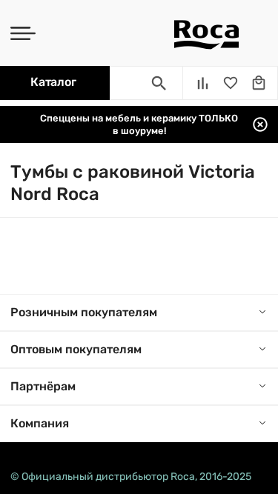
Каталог (53, 82)
